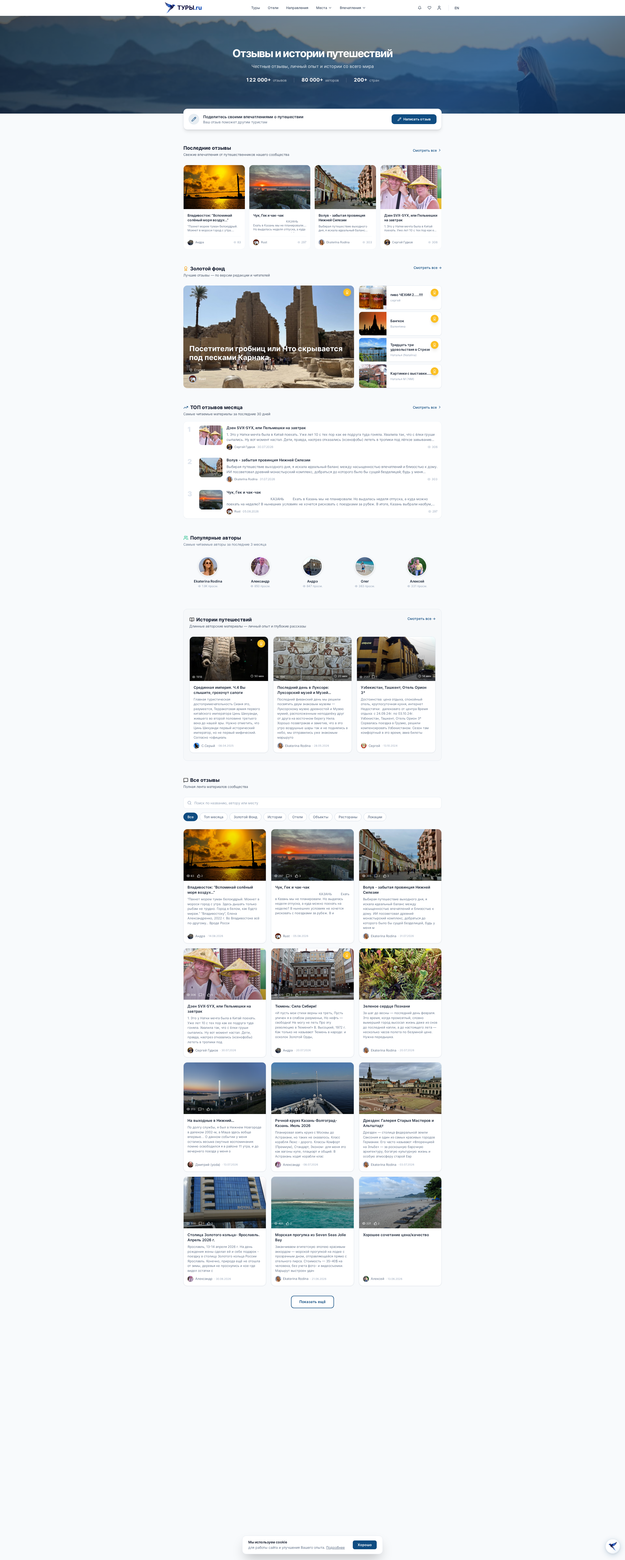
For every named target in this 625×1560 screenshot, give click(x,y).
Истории (275, 817)
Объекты (320, 817)
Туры (255, 8)
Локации (375, 817)
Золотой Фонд (245, 817)
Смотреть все (425, 150)
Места (321, 8)
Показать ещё (312, 1301)
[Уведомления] (419, 7)
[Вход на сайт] (439, 7)
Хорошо (365, 1545)
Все (191, 817)
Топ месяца (213, 817)
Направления (297, 8)
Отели (273, 8)
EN (457, 8)
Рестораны (348, 817)
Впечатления (350, 8)
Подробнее (335, 1547)
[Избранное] (429, 7)
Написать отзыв (417, 119)
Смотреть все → (428, 267)
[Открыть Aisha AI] (612, 1546)
